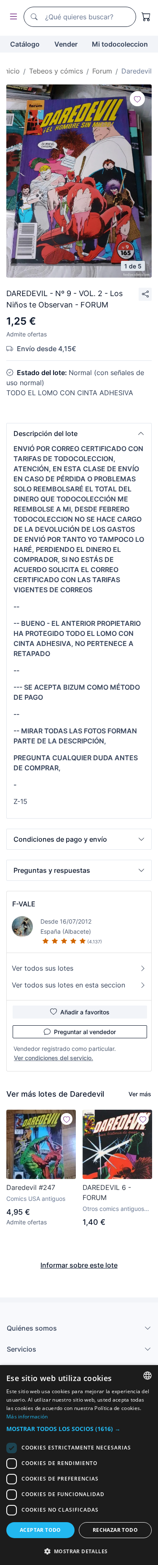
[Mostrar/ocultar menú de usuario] (12, 17)
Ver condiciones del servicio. (53, 1057)
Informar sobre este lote (79, 1265)
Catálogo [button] (25, 44)
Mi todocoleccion (120, 44)
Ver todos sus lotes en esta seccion (68, 985)
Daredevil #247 (30, 1187)
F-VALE (23, 904)
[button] (79, 433)
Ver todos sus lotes (42, 968)
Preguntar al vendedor (85, 1031)
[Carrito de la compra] (146, 16)
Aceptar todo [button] (40, 1529)
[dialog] (79, 1465)
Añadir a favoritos (85, 1012)
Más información (27, 1416)
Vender (66, 44)
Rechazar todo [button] (115, 1529)
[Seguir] (137, 98)
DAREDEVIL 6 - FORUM (107, 1192)
